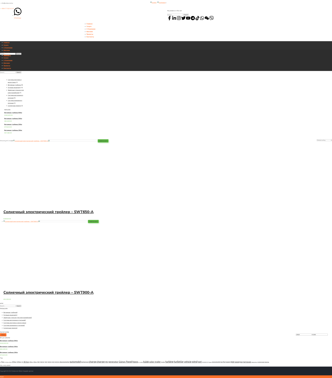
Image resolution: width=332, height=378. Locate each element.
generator (113, 361)
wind (194, 361)
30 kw (26, 362)
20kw (14, 362)
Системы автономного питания (14, 320)
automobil (75, 361)
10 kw (7, 362)
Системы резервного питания (14, 325)
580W (42, 362)
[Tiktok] (197, 18)
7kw (2, 362)
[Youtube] (188, 18)
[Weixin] (207, 18)
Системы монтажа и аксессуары (14, 323)
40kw (31, 362)
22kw (19, 362)
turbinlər (179, 361)
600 (53, 362)
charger (101, 361)
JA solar (141, 362)
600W (57, 362)
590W (50, 362)
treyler (163, 362)
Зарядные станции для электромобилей (17, 317)
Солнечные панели (10, 328)
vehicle (187, 361)
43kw (35, 362)
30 (22, 362)
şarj (200, 361)
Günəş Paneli (125, 361)
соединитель (254, 362)
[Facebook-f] (169, 18)
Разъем (210, 362)
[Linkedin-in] (174, 18)
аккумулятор (217, 362)
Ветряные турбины (10, 312)
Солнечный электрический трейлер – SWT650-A (48, 211)
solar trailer (155, 361)
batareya (84, 362)
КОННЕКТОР (205, 362)
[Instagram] (179, 18)
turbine (169, 361)
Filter (3, 335)
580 (38, 362)
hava (135, 361)
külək (146, 361)
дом (232, 361)
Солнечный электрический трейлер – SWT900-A (48, 292)
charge (92, 361)
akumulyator (64, 362)
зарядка (239, 362)
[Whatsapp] (202, 18)
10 (5, 362)
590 (46, 362)
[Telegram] (193, 18)
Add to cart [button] (103, 141)
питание (247, 362)
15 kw (10, 362)
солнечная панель (263, 362)
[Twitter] (183, 18)
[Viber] (211, 18)
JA (138, 362)
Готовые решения (10, 315)
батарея (226, 362)
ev (106, 361)
